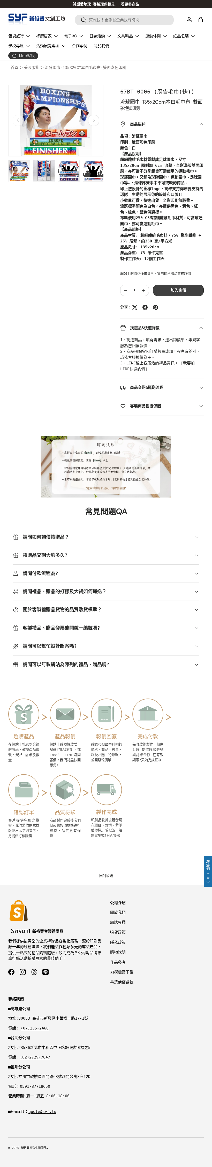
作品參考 (118, 962)
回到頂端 (106, 876)
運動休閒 (153, 36)
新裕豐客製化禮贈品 (34, 1148)
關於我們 (101, 45)
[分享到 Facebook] (145, 307)
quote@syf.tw (42, 1111)
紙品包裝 (181, 36)
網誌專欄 (118, 922)
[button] (200, 19)
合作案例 (79, 45)
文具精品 (125, 36)
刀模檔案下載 (121, 972)
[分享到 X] (135, 307)
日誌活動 (97, 36)
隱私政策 (118, 942)
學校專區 (16, 45)
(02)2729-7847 (35, 1057)
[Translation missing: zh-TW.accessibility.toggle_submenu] (28, 36)
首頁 (14, 67)
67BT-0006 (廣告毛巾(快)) (157, 92)
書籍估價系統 (121, 982)
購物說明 (118, 952)
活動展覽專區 (47, 45)
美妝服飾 (31, 67)
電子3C (70, 36)
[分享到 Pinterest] (155, 307)
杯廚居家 (44, 36)
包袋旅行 (16, 36)
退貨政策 (118, 932)
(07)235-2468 (35, 1028)
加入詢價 (178, 290)
